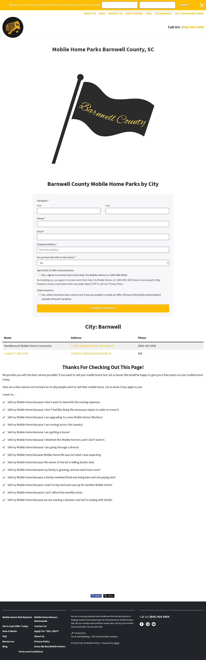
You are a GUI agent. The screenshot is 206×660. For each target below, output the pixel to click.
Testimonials (163, 13)
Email (40, 231)
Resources (8, 641)
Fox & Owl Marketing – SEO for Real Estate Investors (94, 636)
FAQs (149, 13)
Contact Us (115, 13)
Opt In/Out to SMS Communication (55, 270)
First (39, 205)
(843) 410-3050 (192, 27)
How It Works (134, 13)
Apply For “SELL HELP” (46, 631)
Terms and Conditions (30, 651)
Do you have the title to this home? (56, 257)
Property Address (47, 244)
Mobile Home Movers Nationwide (45, 619)
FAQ (4, 636)
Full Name (43, 201)
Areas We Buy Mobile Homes (49, 646)
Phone (41, 218)
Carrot (116, 643)
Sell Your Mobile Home (189, 13)
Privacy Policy (42, 641)
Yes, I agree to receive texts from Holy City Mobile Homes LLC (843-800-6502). (85, 275)
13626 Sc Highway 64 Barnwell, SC (91, 353)
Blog (102, 13)
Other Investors (45, 290)
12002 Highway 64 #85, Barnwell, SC (92, 346)
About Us (90, 13)
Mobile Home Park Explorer (17, 617)
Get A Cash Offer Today (15, 626)
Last (108, 205)
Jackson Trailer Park (16, 353)
